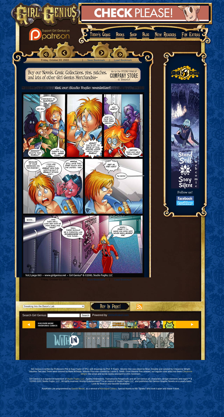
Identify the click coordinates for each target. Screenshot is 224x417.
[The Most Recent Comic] (120, 54)
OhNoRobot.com (118, 315)
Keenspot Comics (108, 388)
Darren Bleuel (78, 388)
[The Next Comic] (102, 53)
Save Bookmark (96, 60)
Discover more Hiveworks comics (47, 324)
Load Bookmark (123, 60)
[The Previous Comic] (64, 53)
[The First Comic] (46, 54)
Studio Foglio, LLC (76, 379)
